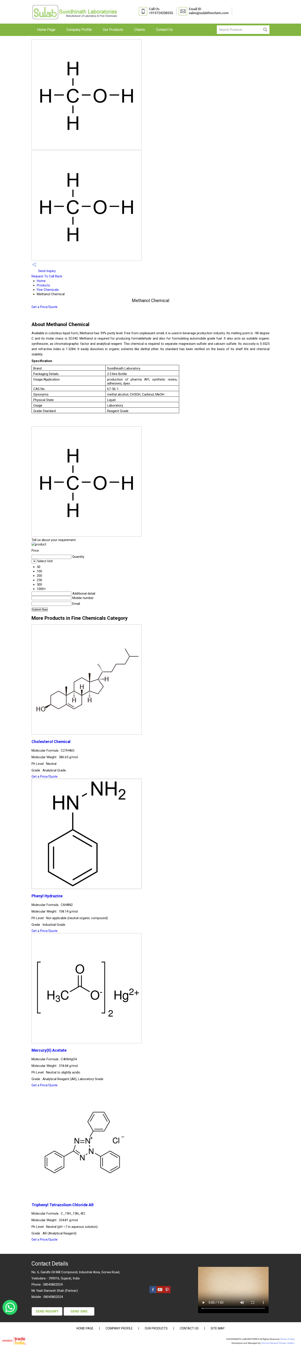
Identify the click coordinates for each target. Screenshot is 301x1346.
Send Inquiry (46, 271)
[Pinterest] (167, 1292)
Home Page (46, 30)
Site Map (218, 1328)
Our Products (113, 30)
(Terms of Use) (287, 1339)
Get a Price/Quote (45, 307)
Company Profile (79, 30)
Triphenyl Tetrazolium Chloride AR (63, 1205)
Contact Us (164, 30)
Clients (139, 30)
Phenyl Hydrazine (47, 896)
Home (41, 281)
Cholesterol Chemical (51, 741)
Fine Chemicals (48, 290)
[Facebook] (152, 1292)
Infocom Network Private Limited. (278, 1343)
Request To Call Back (47, 276)
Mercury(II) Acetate (49, 1050)
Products (43, 285)
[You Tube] (160, 1292)
